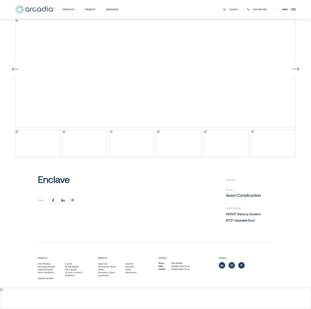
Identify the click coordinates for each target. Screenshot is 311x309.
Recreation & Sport (106, 272)
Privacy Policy (163, 298)
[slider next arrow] (295, 69)
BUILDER (229, 190)
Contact (162, 258)
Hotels (128, 269)
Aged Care (103, 264)
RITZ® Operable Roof (240, 220)
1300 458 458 (176, 263)
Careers (184, 298)
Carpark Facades (45, 269)
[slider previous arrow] (15, 69)
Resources (112, 9)
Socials (222, 258)
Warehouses (131, 272)
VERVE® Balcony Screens (243, 214)
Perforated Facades (46, 266)
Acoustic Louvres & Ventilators (73, 273)
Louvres (68, 264)
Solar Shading (44, 264)
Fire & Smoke (71, 269)
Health (101, 269)
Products (68, 9)
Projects (90, 9)
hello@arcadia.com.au (180, 269)
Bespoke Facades (45, 278)
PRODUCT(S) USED (233, 208)
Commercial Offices (107, 266)
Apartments (103, 275)
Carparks (129, 264)
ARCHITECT (231, 180)
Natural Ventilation (46, 272)
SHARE (40, 200)
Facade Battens (72, 266)
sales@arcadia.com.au (180, 266)
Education (129, 266)
